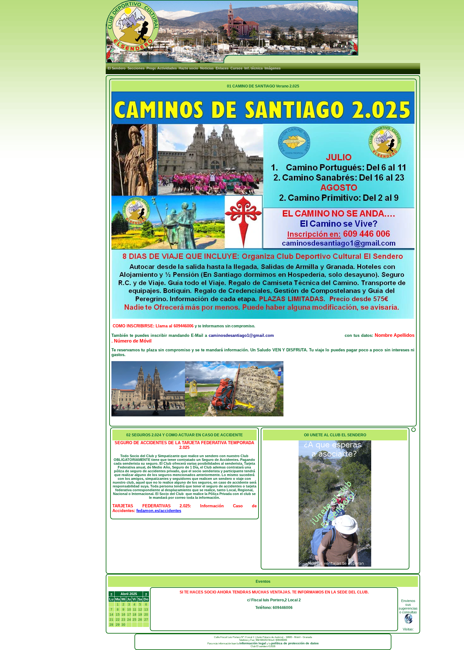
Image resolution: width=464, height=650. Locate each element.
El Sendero (117, 68)
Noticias (207, 68)
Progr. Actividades (161, 68)
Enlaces (222, 68)
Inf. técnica (253, 68)
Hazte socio (188, 68)
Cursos (236, 68)
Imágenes (273, 68)
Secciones (136, 68)
